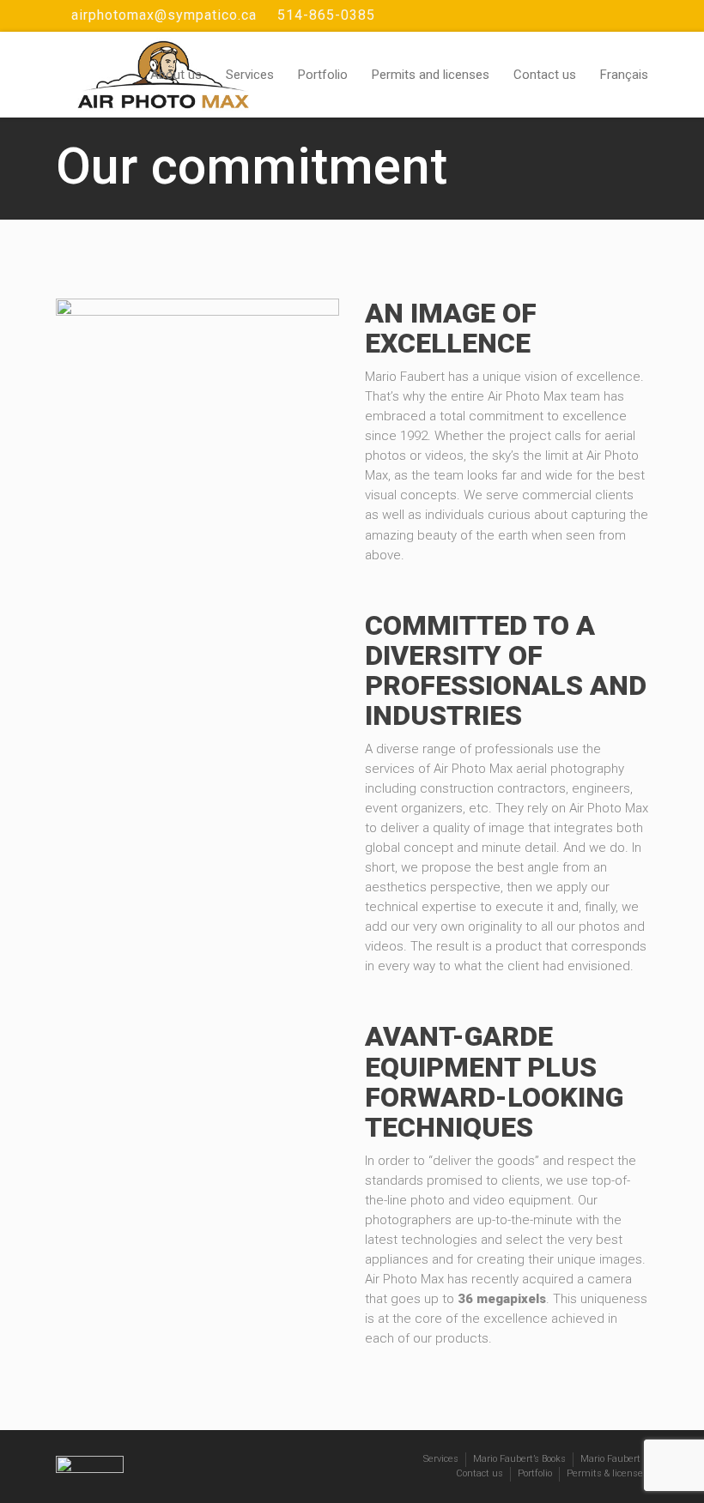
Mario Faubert (610, 1458)
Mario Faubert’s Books (519, 1458)
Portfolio (323, 74)
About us (176, 74)
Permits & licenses (607, 1473)
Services (250, 74)
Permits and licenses (430, 74)
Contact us (544, 74)
